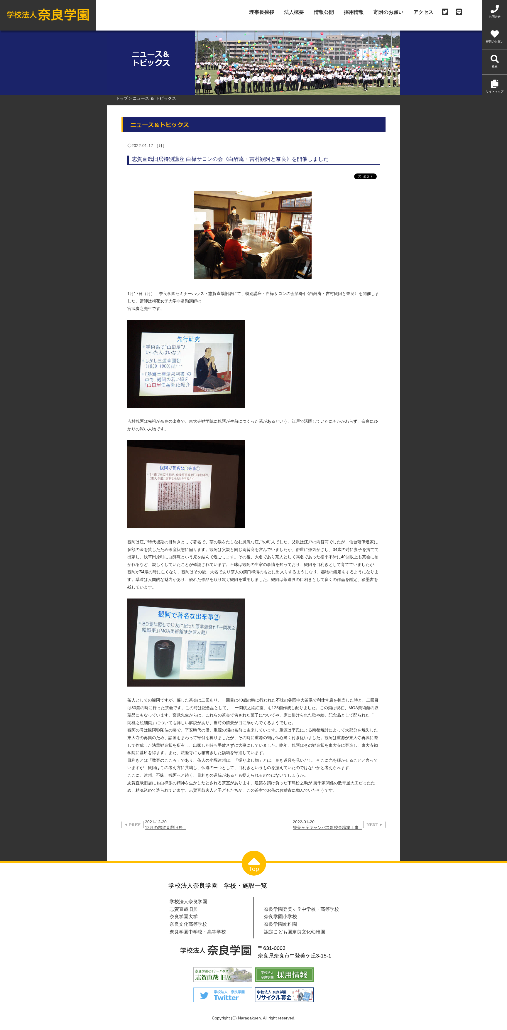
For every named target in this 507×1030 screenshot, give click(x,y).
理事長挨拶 (261, 12)
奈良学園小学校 (280, 916)
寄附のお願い (388, 12)
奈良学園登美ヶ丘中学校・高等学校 (301, 909)
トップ (122, 98)
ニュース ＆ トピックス (154, 98)
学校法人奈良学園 (188, 901)
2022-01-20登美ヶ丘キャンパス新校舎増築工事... (327, 825)
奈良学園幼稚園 (280, 924)
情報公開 (324, 12)
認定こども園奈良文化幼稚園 (294, 931)
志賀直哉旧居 (184, 909)
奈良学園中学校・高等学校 (198, 931)
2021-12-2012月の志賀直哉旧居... (165, 825)
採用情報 (354, 12)
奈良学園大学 (184, 916)
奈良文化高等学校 (188, 924)
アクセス (423, 12)
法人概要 (294, 12)
